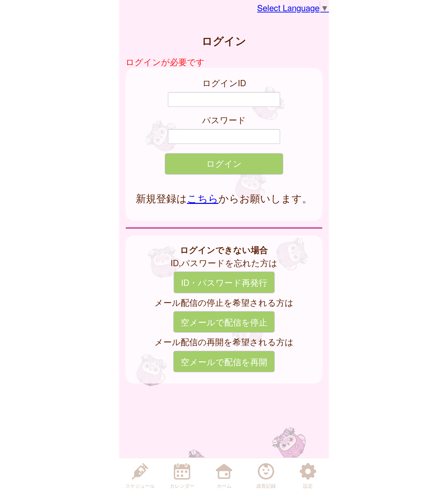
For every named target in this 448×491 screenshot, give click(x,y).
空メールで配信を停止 (224, 322)
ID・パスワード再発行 (224, 282)
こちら (202, 198)
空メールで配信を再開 (224, 361)
